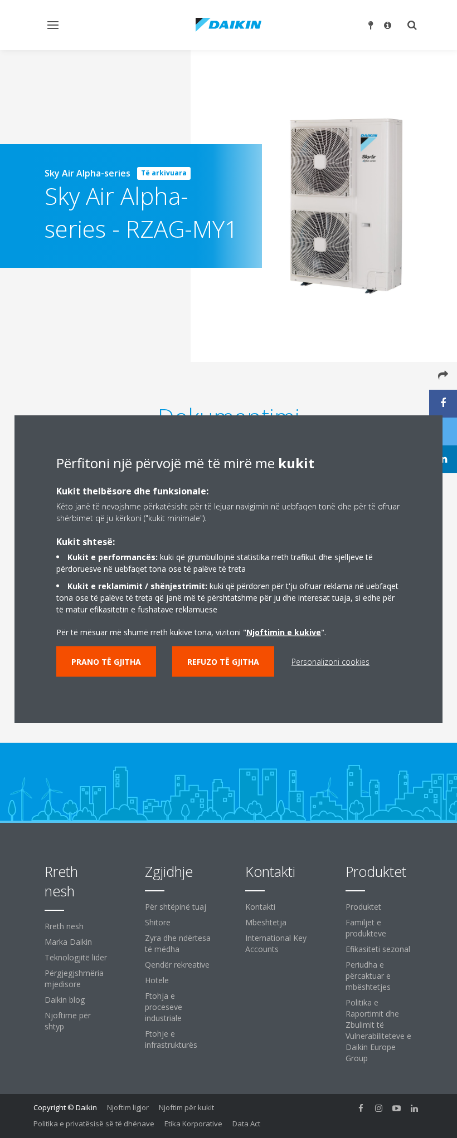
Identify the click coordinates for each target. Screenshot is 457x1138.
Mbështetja (265, 922)
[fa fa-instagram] (379, 1108)
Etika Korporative (193, 1124)
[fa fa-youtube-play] (397, 1108)
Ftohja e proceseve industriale (163, 1006)
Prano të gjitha (106, 661)
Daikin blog (65, 999)
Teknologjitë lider (76, 957)
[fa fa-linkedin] (415, 1108)
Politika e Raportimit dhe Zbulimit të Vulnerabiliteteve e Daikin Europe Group (378, 1030)
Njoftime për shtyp (68, 1021)
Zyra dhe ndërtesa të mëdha (178, 943)
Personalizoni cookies (330, 661)
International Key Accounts (276, 943)
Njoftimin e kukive (283, 632)
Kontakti (260, 906)
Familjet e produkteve (366, 928)
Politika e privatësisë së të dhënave (93, 1124)
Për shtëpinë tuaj (175, 906)
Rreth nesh (64, 926)
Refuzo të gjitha (223, 661)
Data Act (246, 1124)
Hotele (157, 980)
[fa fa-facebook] (361, 1108)
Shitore (158, 922)
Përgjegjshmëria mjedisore (74, 978)
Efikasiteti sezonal (378, 949)
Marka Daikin (68, 941)
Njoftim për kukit (186, 1107)
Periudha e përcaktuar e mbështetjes (368, 975)
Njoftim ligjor (128, 1107)
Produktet (363, 906)
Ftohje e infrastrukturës (171, 1039)
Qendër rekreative (177, 964)
